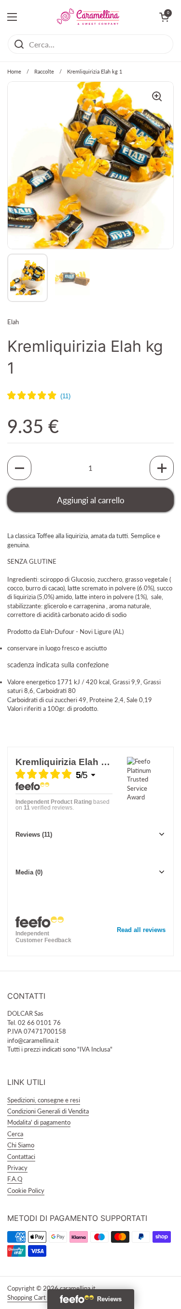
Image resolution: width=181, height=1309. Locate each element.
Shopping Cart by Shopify (41, 1297)
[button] (19, 468)
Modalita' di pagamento (38, 1122)
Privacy (17, 1168)
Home (14, 71)
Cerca (15, 1134)
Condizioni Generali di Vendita (48, 1111)
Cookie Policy (25, 1190)
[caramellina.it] (88, 17)
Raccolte (44, 71)
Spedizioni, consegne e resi (43, 1100)
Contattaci (21, 1156)
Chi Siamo (20, 1145)
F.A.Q (14, 1179)
